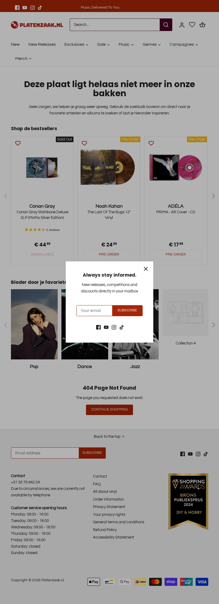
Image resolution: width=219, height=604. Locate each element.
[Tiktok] (121, 327)
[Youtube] (106, 327)
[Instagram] (114, 327)
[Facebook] (98, 327)
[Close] (146, 269)
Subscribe (127, 310)
